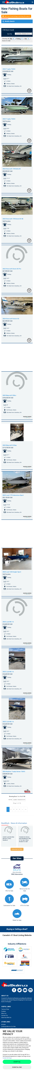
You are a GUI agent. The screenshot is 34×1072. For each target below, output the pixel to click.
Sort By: (9, 34)
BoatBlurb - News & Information (14, 823)
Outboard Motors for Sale (8, 1026)
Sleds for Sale (17, 920)
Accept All (17, 1061)
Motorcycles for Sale (25, 890)
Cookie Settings (7, 1058)
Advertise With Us (6, 1017)
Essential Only (17, 1067)
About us (3, 1013)
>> (25, 809)
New (11, 38)
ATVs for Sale (24, 905)
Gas (26, 38)
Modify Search (9, 21)
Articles (3, 1024)
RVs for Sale (9, 891)
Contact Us (4, 1015)
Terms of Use (5, 1009)
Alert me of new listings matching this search (17, 16)
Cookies (3, 1011)
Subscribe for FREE (17, 849)
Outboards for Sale (9, 905)
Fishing (18, 38)
